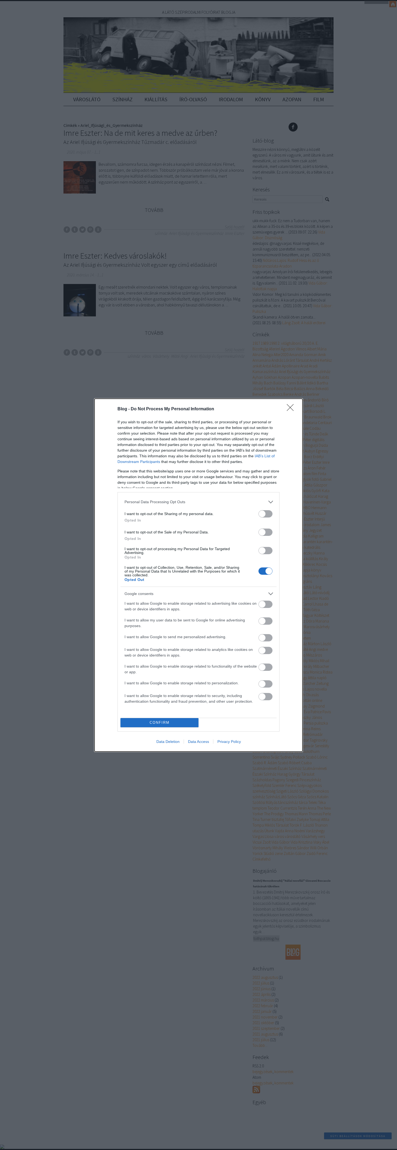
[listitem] (198, 502)
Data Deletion (168, 741)
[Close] (292, 409)
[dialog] (198, 575)
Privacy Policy (229, 741)
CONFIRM (160, 723)
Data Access (198, 741)
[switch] (265, 514)
